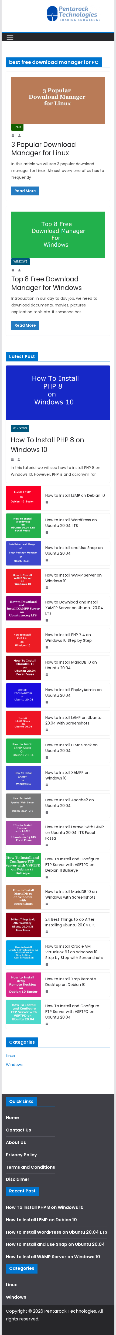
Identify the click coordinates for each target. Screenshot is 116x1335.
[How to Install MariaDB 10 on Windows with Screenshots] (23, 897)
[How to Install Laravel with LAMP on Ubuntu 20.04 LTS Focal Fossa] (23, 835)
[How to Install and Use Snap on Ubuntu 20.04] (23, 553)
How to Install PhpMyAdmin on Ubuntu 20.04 (73, 692)
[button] (104, 7)
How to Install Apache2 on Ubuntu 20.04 (69, 802)
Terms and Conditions (30, 1167)
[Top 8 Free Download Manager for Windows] (57, 235)
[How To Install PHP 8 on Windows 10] (58, 392)
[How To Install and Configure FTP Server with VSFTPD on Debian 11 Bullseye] (23, 867)
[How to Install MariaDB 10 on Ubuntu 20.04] (23, 668)
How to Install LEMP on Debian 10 (75, 495)
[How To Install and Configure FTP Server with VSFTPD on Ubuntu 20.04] (23, 1014)
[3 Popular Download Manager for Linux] (57, 100)
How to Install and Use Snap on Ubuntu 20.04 (74, 550)
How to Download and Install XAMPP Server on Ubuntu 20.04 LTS (74, 607)
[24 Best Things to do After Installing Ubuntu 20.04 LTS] (23, 925)
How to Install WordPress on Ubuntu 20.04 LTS (71, 522)
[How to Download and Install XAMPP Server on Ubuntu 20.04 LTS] (23, 610)
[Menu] (10, 37)
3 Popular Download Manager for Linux (43, 148)
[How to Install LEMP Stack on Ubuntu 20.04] (23, 751)
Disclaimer (17, 1179)
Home (12, 1118)
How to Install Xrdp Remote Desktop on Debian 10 (70, 981)
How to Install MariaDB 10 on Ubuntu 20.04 (71, 665)
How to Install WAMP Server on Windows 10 (73, 578)
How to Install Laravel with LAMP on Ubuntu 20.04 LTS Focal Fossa (74, 832)
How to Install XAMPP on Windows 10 (67, 775)
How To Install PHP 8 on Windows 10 (47, 445)
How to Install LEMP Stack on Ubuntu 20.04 (71, 747)
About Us (16, 1142)
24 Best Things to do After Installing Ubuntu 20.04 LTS (70, 922)
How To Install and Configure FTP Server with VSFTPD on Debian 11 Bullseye (72, 864)
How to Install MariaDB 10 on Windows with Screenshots (71, 894)
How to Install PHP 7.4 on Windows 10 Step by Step (68, 637)
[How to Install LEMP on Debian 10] (23, 498)
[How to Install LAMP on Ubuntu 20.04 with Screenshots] (23, 723)
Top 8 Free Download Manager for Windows (46, 283)
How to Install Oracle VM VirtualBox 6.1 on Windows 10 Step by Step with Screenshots (74, 952)
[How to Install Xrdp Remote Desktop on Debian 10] (23, 984)
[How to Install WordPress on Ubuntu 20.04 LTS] (23, 525)
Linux (17, 127)
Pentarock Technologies (70, 1311)
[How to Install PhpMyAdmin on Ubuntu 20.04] (23, 695)
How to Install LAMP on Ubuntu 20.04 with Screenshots (73, 720)
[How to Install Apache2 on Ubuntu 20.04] (23, 806)
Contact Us (18, 1130)
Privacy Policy (21, 1155)
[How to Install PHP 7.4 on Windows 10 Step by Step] (23, 640)
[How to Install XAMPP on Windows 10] (23, 778)
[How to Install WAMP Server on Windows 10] (23, 581)
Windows (20, 262)
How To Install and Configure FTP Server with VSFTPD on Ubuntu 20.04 (72, 1011)
